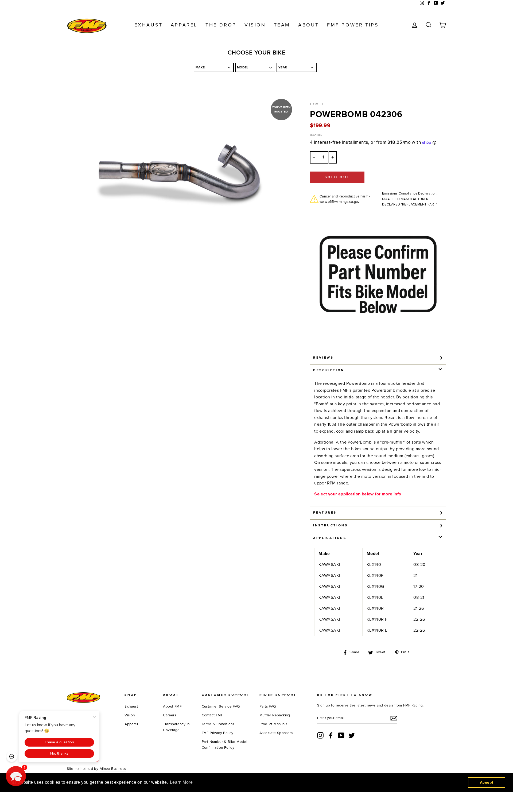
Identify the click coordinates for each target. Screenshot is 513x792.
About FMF (172, 706)
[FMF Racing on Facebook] (331, 735)
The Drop (220, 25)
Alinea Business (113, 769)
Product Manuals (273, 724)
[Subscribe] (393, 718)
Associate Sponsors (276, 733)
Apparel (184, 25)
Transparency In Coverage (176, 727)
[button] (16, 776)
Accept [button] (486, 782)
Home (315, 104)
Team (282, 25)
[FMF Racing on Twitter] (351, 735)
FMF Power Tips (353, 25)
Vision (255, 25)
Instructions (330, 525)
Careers (169, 715)
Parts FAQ (267, 706)
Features (325, 512)
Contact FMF (212, 715)
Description (328, 370)
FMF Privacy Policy (218, 733)
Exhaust (148, 25)
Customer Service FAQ (221, 706)
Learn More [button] (181, 782)
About (308, 25)
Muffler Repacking (274, 715)
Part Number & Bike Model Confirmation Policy (224, 745)
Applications (329, 538)
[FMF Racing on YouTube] (341, 735)
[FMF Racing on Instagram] (320, 735)
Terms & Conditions (218, 724)
